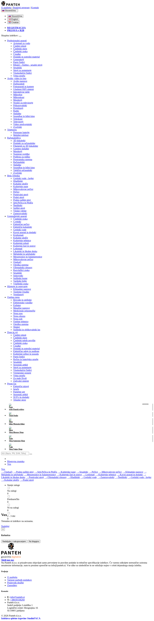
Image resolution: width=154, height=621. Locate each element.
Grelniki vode (19, 229)
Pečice (16, 192)
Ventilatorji (18, 294)
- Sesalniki (82, 472)
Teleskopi (17, 119)
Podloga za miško (21, 156)
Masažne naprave (21, 308)
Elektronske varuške (22, 302)
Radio (16, 111)
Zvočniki (17, 127)
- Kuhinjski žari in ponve (69, 474)
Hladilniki (18, 181)
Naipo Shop (17, 449)
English (14, 19)
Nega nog (18, 313)
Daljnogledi (18, 84)
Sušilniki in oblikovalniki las (26, 329)
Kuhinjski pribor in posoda (26, 354)
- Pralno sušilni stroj (23, 472)
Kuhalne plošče (20, 183)
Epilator (17, 305)
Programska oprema (22, 159)
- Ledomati (88, 474)
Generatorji (18, 59)
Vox (9, 464)
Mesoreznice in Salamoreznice (27, 256)
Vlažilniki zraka (20, 283)
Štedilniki (17, 205)
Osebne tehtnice (20, 321)
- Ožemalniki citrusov (55, 477)
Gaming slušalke (21, 148)
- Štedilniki (121, 477)
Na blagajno (34, 541)
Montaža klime (19, 424)
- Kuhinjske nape (67, 472)
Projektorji (18, 108)
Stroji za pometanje (22, 70)
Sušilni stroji (19, 208)
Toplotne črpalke (21, 292)
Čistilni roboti (19, 46)
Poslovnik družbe (15, 582)
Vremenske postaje (22, 373)
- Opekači (6, 472)
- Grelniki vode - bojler (139, 477)
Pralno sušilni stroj (22, 200)
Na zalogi (11, 491)
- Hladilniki (73, 477)
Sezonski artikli (20, 364)
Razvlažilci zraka (21, 270)
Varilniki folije (20, 281)
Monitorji (17, 100)
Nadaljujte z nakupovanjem (14, 541)
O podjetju (6, 7)
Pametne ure (19, 391)
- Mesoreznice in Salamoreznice (40, 474)
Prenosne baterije (21, 132)
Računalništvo (14, 138)
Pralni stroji (18, 197)
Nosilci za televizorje (23, 102)
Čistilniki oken (20, 48)
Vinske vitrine (19, 211)
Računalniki (19, 162)
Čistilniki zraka (20, 51)
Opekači (17, 262)
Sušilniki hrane (20, 278)
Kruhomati (18, 235)
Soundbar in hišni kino (24, 116)
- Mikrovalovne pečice (110, 472)
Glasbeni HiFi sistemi (23, 89)
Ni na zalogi (13, 507)
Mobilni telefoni (20, 135)
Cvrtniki (17, 221)
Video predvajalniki (22, 124)
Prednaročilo (13, 499)
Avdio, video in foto (16, 78)
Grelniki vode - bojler (23, 178)
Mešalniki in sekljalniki (24, 254)
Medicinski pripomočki (24, 310)
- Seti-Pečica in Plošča (45, 472)
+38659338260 (17, 599)
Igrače (16, 389)
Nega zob (17, 319)
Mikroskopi (18, 97)
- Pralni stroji (27, 480)
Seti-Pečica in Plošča (23, 202)
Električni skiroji (21, 386)
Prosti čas (11, 383)
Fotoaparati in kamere (23, 86)
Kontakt (35, 7)
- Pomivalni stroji (35, 477)
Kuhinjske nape (20, 186)
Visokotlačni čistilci (22, 73)
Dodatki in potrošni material (26, 57)
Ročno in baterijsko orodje (25, 359)
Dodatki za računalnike (24, 143)
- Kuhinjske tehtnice (105, 474)
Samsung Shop (19, 441)
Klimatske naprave (22, 289)
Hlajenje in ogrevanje (17, 286)
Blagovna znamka (15, 461)
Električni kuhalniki (22, 227)
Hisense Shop (18, 432)
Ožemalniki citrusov (22, 267)
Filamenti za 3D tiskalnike (25, 146)
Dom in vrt (12, 332)
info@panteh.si (17, 597)
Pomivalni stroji (20, 194)
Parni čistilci (19, 62)
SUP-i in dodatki (21, 397)
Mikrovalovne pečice (23, 189)
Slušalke (17, 113)
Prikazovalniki (20, 105)
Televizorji (18, 121)
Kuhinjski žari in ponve (24, 246)
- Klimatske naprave (132, 472)
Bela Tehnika (13, 175)
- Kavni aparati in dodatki (130, 474)
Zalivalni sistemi (21, 381)
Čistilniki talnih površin (24, 340)
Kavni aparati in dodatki (24, 232)
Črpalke (17, 54)
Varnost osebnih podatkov (19, 580)
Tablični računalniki (22, 170)
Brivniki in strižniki (22, 300)
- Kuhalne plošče (10, 480)
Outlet (15, 416)
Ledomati (17, 248)
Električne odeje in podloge (26, 351)
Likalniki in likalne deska (25, 251)
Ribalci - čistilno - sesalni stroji (27, 65)
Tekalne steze (19, 400)
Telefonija (12, 129)
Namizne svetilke (21, 154)
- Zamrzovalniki (105, 477)
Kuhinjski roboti (21, 243)
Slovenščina (10, 10)
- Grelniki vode (88, 477)
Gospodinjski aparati (17, 216)
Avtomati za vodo (21, 43)
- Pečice (93, 472)
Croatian (15, 22)
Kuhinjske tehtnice (22, 240)
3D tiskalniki (19, 140)
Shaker (16, 327)
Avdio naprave (20, 81)
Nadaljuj (5, 526)
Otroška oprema (20, 265)
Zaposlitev (12, 585)
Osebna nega (13, 297)
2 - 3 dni (11, 516)
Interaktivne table (21, 92)
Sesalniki (17, 67)
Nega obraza (19, 316)
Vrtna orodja (19, 75)
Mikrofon (17, 94)
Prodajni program (21, 7)
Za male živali (20, 378)
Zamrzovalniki (20, 213)
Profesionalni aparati (17, 40)
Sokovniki (18, 275)
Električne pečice (21, 224)
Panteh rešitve (18, 409)
